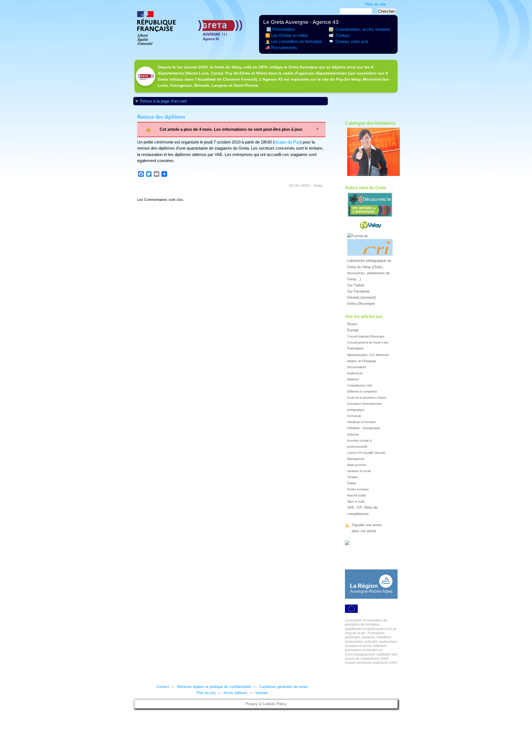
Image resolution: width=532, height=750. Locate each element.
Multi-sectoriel (356, 465)
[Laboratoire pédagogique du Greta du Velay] (371, 248)
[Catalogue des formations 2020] (371, 153)
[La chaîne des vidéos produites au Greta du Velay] (371, 226)
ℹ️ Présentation (280, 29)
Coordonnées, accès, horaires (363, 29)
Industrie (353, 434)
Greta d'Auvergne (361, 304)
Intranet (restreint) (361, 298)
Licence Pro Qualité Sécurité (366, 452)
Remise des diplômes (161, 117)
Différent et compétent (362, 391)
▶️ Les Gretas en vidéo (286, 35)
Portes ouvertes (358, 489)
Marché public (356, 495)
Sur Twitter (355, 285)
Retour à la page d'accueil (163, 101)
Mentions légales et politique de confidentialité (214, 687)
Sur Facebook (358, 291)
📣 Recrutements (281, 47)
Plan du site (375, 4)
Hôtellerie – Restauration (363, 428)
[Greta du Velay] (347, 543)
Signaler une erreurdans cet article (367, 528)
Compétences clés (359, 385)
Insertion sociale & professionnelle (359, 443)
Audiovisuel (354, 373)
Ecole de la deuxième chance (367, 397)
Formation (355, 348)
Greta (317, 186)
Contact (343, 35)
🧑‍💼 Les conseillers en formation (293, 41)
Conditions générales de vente (283, 687)
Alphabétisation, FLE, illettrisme (368, 355)
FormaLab (354, 416)
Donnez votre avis (352, 41)
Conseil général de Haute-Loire (368, 342)
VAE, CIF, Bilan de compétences (362, 511)
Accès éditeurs (235, 693)
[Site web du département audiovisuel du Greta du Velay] (371, 205)
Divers (352, 324)
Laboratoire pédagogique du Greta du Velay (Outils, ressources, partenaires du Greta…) (369, 270)
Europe (353, 330)
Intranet (261, 693)
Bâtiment (353, 379)
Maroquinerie (356, 458)
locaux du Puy (287, 142)
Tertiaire (352, 477)
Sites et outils (356, 501)
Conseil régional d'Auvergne (366, 336)
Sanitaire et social (359, 471)
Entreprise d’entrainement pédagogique (364, 406)
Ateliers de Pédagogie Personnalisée (361, 364)
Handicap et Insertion (361, 422)
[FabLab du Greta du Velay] (371, 236)
